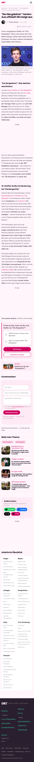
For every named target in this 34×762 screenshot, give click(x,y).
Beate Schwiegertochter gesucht (8, 575)
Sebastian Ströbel (7, 270)
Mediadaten (10, 751)
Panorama (22, 730)
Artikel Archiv (9, 748)
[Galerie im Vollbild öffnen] (29, 49)
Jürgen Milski (21, 610)
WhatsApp (11, 509)
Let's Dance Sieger (23, 639)
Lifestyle (6, 655)
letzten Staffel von (13, 90)
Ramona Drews (7, 613)
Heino (4, 601)
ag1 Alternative (7, 688)
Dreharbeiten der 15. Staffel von (12, 196)
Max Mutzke (6, 580)
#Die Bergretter (20, 442)
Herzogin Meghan (23, 575)
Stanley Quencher (8, 685)
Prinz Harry (21, 572)
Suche (3, 741)
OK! (3, 2)
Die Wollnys (21, 647)
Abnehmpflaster (7, 659)
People (5, 559)
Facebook (23, 509)
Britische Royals (22, 583)
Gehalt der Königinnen (24, 586)
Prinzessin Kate (22, 564)
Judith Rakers (21, 607)
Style (5, 622)
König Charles (22, 562)
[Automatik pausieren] (26, 49)
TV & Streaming (12, 8)
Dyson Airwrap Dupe (9, 648)
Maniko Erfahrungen (9, 651)
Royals (20, 559)
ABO (2, 748)
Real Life (5, 715)
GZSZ (19, 628)
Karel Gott (6, 607)
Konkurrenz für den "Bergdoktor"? (22, 367)
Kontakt (3, 751)
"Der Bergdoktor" (26, 90)
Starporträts (22, 590)
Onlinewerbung (19, 751)
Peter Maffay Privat (8, 583)
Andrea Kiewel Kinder (9, 599)
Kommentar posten (12, 412)
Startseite (4, 8)
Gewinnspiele (24, 722)
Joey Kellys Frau (22, 604)
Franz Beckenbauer (23, 599)
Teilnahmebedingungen (7, 755)
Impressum (26, 748)
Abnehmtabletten (8, 667)
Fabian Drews (7, 604)
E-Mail (17, 514)
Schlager (6, 590)
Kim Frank (20, 616)
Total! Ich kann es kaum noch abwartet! (18, 334)
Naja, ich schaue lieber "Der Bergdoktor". (18, 342)
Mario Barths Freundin (9, 570)
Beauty (21, 717)
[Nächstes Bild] (29, 56)
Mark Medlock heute (8, 585)
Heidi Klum (21, 201)
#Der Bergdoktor (7, 442)
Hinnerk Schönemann (24, 601)
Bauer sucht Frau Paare (24, 631)
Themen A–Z (5, 738)
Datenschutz (18, 748)
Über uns (27, 751)
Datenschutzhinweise (18, 406)
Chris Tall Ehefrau (8, 567)
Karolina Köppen (7, 610)
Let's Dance (21, 625)
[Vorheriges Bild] (5, 56)
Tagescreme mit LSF (8, 635)
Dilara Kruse (21, 613)
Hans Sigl (27, 93)
